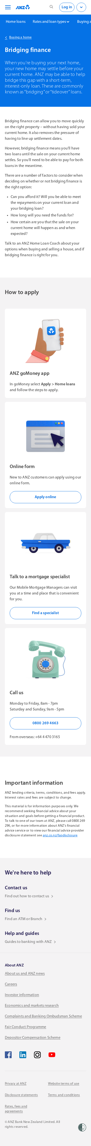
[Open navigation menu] (7, 7)
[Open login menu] (81, 7)
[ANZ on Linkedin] (22, 1054)
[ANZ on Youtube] (52, 1054)
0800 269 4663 (46, 723)
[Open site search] (51, 7)
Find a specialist (45, 613)
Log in (67, 7)
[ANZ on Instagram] (37, 1054)
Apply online (45, 497)
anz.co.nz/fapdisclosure (60, 835)
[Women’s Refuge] (82, 1127)
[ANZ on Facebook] (8, 1054)
